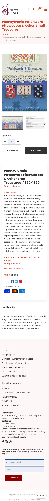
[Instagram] (6, 442)
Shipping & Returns (11, 355)
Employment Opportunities (15, 363)
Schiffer (6, 388)
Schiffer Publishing (31, 494)
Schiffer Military (9, 397)
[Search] (28, 9)
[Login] (33, 9)
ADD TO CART (13, 150)
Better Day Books (10, 406)
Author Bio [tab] (9, 307)
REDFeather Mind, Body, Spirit (16, 393)
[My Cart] (38, 9)
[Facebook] (3, 442)
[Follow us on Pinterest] (20, 281)
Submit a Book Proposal (14, 376)
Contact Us (7, 350)
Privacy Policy (15, 499)
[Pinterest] (10, 442)
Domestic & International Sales (17, 359)
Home (5, 34)
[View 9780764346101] (12, 123)
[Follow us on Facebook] (12, 281)
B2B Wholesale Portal (12, 367)
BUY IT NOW (36, 150)
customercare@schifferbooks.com (16, 437)
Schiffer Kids (8, 401)
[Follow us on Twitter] (16, 281)
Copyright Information (31, 499)
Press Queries (8, 372)
